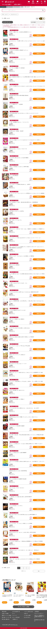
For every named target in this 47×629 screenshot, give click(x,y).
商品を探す (4, 611)
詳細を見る (39, 35)
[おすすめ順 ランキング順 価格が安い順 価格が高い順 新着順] (37, 22)
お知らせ (26, 613)
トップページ (3, 6)
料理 (22, 6)
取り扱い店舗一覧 (5, 619)
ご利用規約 (36, 611)
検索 (43, 10)
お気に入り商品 (5, 613)
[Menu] (2, 1)
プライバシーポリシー (38, 613)
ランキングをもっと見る (23, 606)
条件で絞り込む (7, 22)
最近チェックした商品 (6, 615)
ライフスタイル (16, 6)
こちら (16, 624)
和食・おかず (27, 6)
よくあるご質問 (27, 615)
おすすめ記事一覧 (16, 611)
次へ (39, 571)
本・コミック (9, 6)
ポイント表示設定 (16, 617)
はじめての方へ (27, 617)
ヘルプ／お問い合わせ (28, 611)
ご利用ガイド (15, 619)
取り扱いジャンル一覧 (6, 617)
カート (13, 613)
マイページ (14, 615)
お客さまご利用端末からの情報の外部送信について (39, 616)
